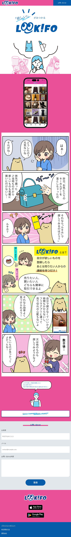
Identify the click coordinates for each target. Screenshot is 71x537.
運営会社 (4, 533)
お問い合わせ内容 (7, 456)
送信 (35, 482)
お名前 (3, 430)
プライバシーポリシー (8, 525)
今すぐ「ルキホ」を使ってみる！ (35, 414)
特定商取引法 (5, 529)
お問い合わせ (62, 3)
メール (3, 443)
